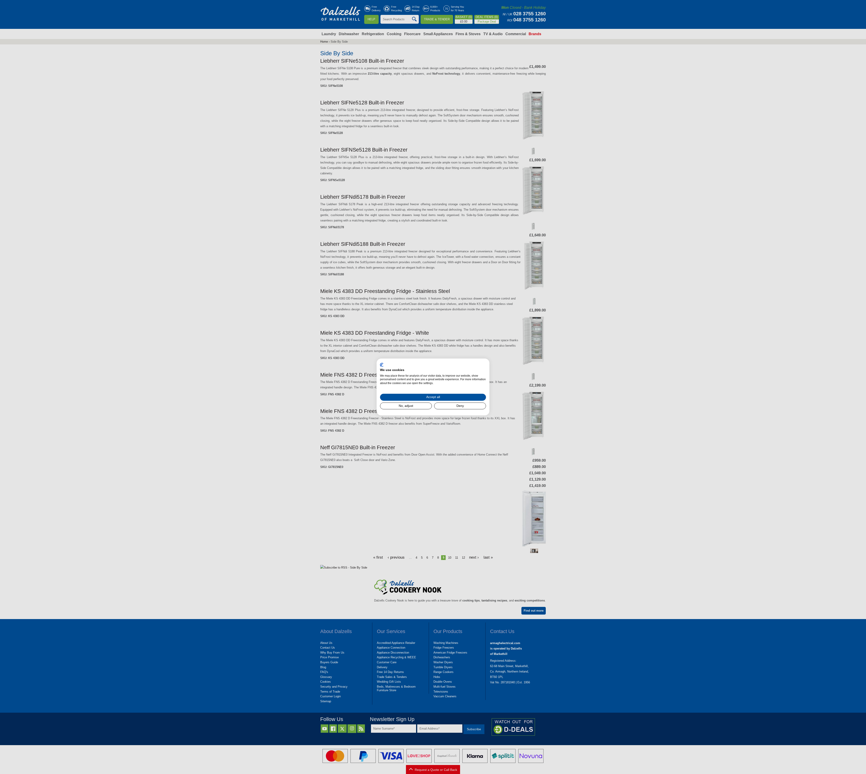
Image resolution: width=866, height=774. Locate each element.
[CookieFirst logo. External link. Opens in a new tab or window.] (381, 365)
